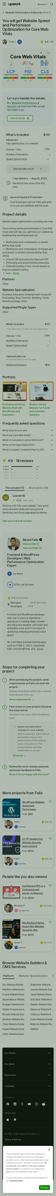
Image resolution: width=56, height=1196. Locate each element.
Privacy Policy (16, 1180)
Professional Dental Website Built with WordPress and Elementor (13, 409)
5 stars (6, 466)
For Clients (10, 1053)
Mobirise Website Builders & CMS (42, 1024)
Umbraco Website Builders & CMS (42, 1014)
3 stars (6, 472)
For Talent (10, 1064)
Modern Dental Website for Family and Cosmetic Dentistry (39, 409)
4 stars (6, 469)
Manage (44, 1187)
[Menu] (4, 4)
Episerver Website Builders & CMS (42, 1009)
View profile (29, 544)
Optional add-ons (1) (23, 169)
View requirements (20, 699)
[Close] (49, 1149)
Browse (42, 4)
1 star (6, 478)
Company (9, 1086)
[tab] (15, 488)
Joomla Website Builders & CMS (42, 989)
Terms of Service (13, 1139)
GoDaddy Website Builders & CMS (42, 999)
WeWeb (34, 1029)
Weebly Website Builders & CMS (42, 1004)
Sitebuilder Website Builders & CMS (42, 984)
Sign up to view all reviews (17, 520)
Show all (17, 755)
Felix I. (12, 41)
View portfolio (31, 548)
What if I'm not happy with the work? (29, 774)
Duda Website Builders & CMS (42, 1019)
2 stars (6, 475)
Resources (10, 1075)
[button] (20, 41)
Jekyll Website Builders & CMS (42, 994)
